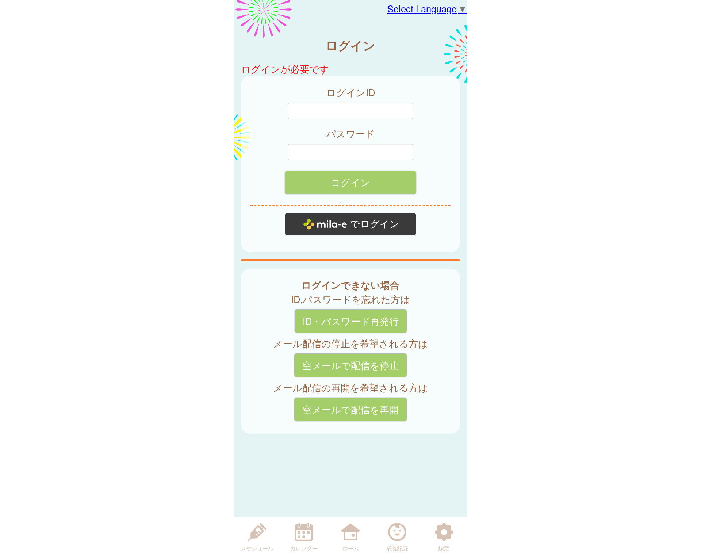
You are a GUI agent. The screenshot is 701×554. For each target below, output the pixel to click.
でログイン (374, 224)
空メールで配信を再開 (350, 409)
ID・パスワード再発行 (351, 320)
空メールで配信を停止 (350, 365)
